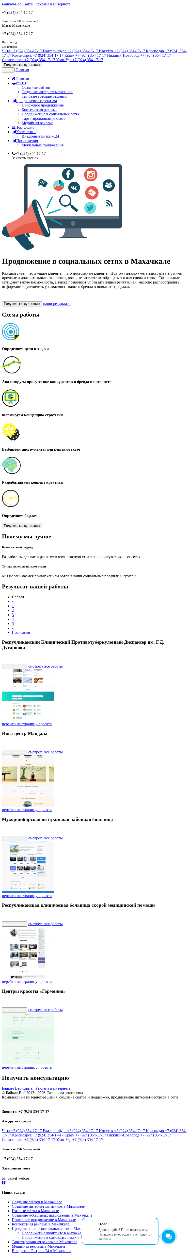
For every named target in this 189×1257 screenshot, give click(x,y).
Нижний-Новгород (139, 55)
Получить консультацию (22, 65)
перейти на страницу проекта (27, 724)
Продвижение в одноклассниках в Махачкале (60, 1237)
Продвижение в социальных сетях (50, 114)
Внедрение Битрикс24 (40, 136)
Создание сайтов (36, 87)
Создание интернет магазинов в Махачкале (48, 1206)
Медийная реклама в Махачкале (38, 1246)
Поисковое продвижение (43, 105)
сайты (21, 83)
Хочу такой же (14, 666)
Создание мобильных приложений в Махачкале (52, 1215)
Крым (85, 55)
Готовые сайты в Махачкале (35, 1211)
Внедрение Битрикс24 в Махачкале (41, 1251)
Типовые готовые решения (44, 96)
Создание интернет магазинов (47, 92)
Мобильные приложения (42, 145)
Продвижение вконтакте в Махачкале (53, 1233)
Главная (22, 70)
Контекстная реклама (39, 109)
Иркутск (122, 51)
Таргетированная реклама (43, 118)
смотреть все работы (45, 666)
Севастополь (28, 60)
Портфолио (24, 127)
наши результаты (57, 303)
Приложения (27, 141)
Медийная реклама (37, 123)
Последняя (21, 632)
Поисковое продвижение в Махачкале (44, 1220)
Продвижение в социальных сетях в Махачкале (52, 1228)
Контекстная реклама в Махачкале (40, 1224)
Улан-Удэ (79, 60)
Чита (22, 51)
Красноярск (37, 55)
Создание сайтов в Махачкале (37, 1202)
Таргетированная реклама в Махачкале (44, 1242)
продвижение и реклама (36, 101)
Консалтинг (26, 132)
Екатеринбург (70, 51)
